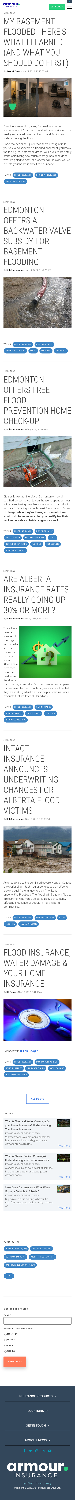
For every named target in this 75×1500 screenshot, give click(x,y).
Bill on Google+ (30, 1051)
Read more (64, 1145)
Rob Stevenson (14, 270)
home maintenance (15, 550)
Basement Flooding (15, 181)
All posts (37, 1099)
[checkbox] (37, 1343)
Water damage (13, 538)
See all (9, 1276)
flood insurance (22, 175)
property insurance (46, 175)
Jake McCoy (12, 71)
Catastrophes (34, 713)
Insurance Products (36, 1396)
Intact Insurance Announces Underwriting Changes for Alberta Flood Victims (31, 779)
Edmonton (61, 351)
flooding (46, 351)
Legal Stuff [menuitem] (27, 1483)
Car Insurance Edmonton (20, 1265)
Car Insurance (43, 707)
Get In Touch (36, 1425)
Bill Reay (10, 992)
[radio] (37, 1335)
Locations (36, 1410)
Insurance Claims (45, 918)
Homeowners (52, 544)
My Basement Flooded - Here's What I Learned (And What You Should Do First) (36, 42)
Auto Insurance (16, 1257)
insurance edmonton (47, 1062)
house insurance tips (16, 544)
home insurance (44, 344)
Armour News (36, 1440)
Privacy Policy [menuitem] (43, 1483)
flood (33, 351)
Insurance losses (28, 924)
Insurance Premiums (16, 720)
